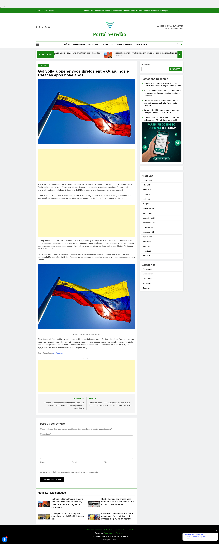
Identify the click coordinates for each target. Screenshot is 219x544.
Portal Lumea (108, 533)
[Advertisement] (86, 165)
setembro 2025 (148, 232)
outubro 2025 (148, 227)
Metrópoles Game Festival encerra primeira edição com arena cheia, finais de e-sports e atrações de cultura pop (126, 11)
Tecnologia (107, 44)
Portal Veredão (109, 34)
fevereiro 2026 (148, 208)
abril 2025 (146, 256)
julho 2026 (147, 185)
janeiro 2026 (147, 213)
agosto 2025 (147, 237)
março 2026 (147, 204)
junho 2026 (147, 190)
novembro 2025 (149, 223)
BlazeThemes (113, 540)
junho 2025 (147, 246)
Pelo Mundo (79, 44)
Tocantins (93, 44)
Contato (131, 530)
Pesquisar (146, 64)
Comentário (45, 434)
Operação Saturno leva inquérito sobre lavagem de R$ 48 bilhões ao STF (67, 516)
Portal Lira (119, 533)
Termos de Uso (120, 530)
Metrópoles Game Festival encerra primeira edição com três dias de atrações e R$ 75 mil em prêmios (117, 516)
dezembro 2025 (149, 218)
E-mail (75, 462)
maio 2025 (147, 251)
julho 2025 (147, 241)
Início (67, 44)
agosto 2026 (147, 180)
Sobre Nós (108, 530)
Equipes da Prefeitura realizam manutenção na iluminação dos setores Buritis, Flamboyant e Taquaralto (161, 102)
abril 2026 (146, 199)
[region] (30, 526)
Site (105, 462)
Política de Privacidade (93, 530)
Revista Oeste (58, 353)
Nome (43, 462)
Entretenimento (125, 44)
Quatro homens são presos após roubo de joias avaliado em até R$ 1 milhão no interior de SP (117, 502)
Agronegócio (142, 44)
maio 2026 (147, 194)
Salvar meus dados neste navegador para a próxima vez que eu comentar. (70, 472)
